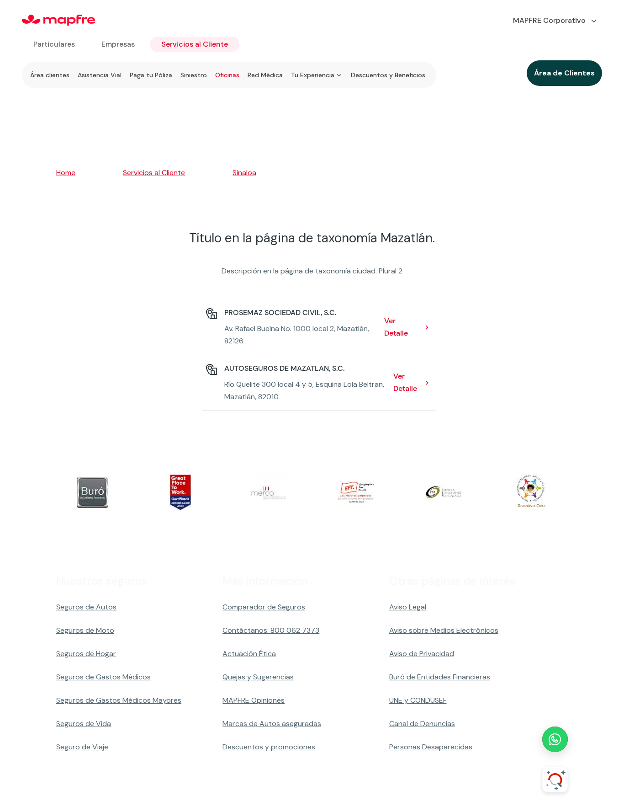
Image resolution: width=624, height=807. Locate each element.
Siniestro (193, 75)
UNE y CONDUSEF (418, 700)
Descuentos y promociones (268, 747)
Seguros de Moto (85, 630)
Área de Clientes (564, 73)
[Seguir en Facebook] (452, 786)
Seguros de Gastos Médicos (103, 677)
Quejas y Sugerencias (258, 677)
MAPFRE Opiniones (253, 700)
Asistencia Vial (100, 75)
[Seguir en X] (474, 786)
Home (65, 172)
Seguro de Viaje (82, 747)
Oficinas (227, 75)
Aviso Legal (407, 607)
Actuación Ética (249, 653)
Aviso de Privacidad (421, 653)
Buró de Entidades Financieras (439, 677)
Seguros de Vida (83, 723)
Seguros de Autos (86, 607)
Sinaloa (244, 172)
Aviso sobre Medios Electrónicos (443, 630)
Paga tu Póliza (151, 75)
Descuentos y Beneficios (388, 75)
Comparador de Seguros (263, 607)
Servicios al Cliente (194, 44)
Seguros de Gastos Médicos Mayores (118, 700)
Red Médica (265, 75)
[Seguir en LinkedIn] (540, 786)
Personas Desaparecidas (430, 747)
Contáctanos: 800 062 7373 (270, 630)
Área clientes (49, 75)
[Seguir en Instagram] (496, 786)
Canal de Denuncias (422, 723)
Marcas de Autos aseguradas (271, 723)
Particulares (54, 44)
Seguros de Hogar (86, 653)
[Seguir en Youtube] (518, 786)
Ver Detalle (396, 327)
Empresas (118, 44)
